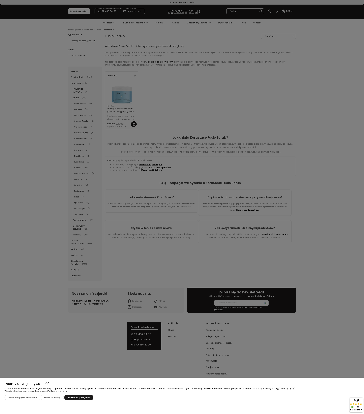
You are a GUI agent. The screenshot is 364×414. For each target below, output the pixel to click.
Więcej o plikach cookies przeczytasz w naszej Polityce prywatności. (36, 391)
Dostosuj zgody (52, 397)
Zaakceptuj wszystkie (79, 397)
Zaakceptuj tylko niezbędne (22, 397)
